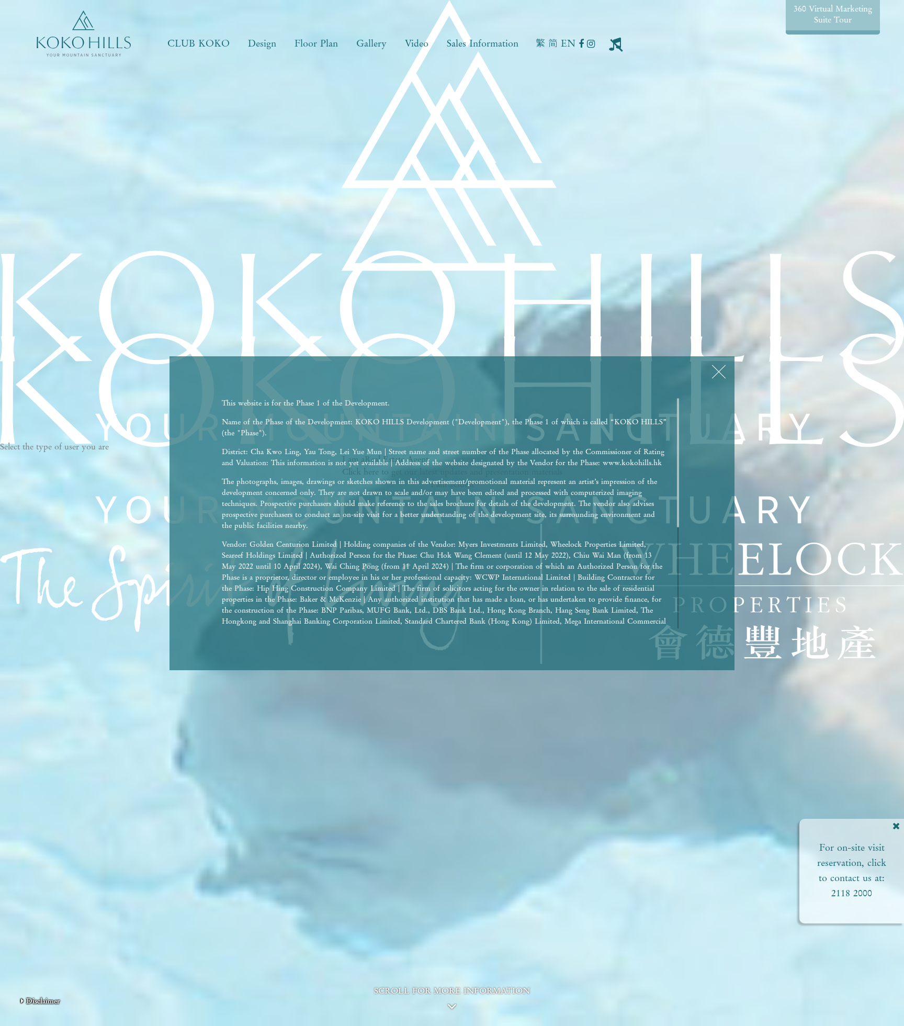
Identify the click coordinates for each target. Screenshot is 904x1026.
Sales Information (482, 44)
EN (568, 44)
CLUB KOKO (198, 44)
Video (416, 44)
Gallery (371, 44)
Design (262, 44)
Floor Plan (316, 44)
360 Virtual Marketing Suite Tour (833, 15)
